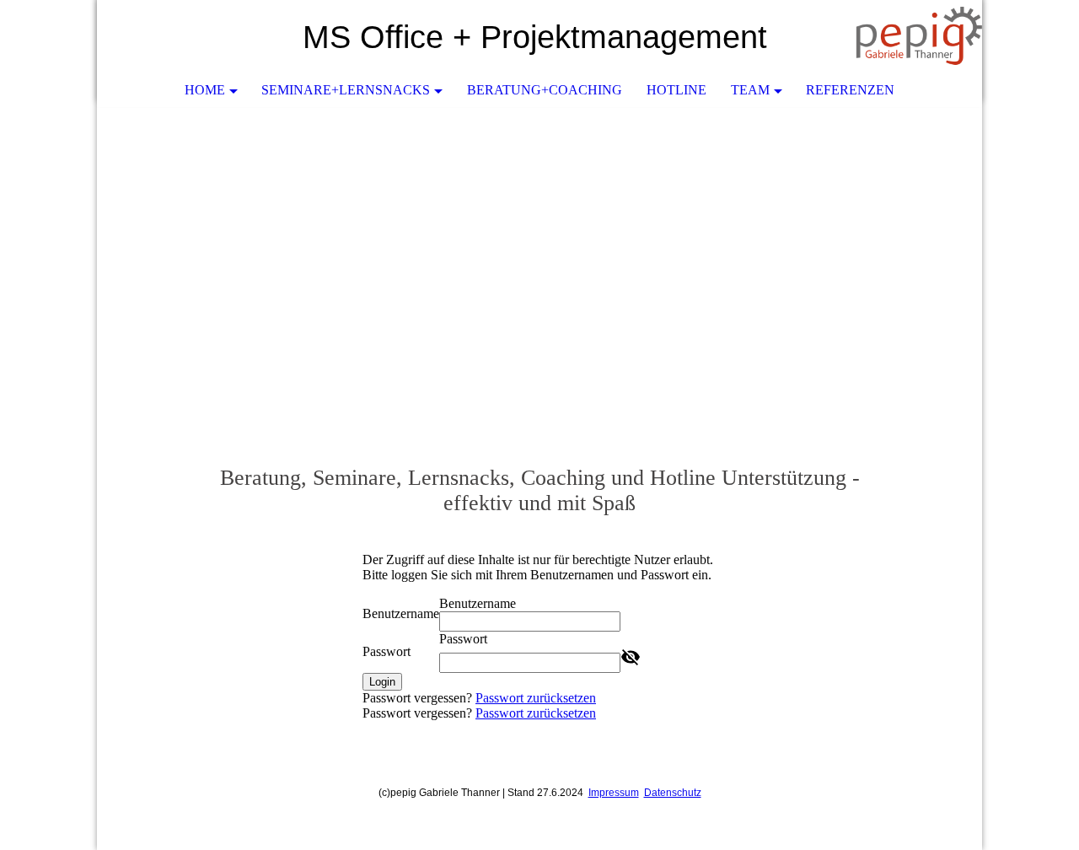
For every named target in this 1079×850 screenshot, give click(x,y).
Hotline (676, 90)
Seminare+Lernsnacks (345, 90)
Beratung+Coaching (544, 90)
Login (382, 681)
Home (205, 90)
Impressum (613, 793)
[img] (919, 38)
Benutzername (400, 613)
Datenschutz (672, 793)
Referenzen (850, 90)
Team (750, 90)
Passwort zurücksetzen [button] (535, 698)
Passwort (386, 651)
